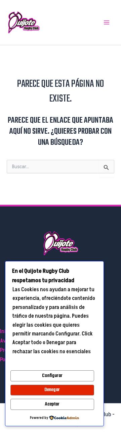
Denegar (52, 390)
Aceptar (52, 404)
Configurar (52, 376)
